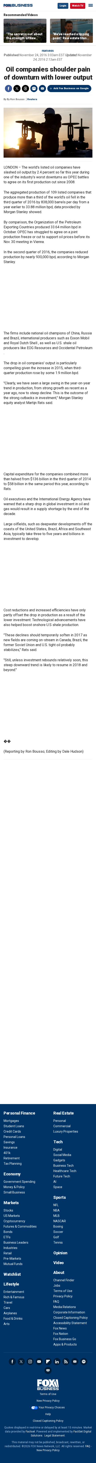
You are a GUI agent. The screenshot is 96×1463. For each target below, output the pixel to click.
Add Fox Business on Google (71, 88)
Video (58, 1262)
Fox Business (18, 5)
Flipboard (48, 1361)
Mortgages (11, 1121)
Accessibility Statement (70, 1323)
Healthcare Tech (64, 1171)
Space (57, 1187)
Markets (11, 1202)
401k (7, 1153)
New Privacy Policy (48, 1400)
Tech (58, 1141)
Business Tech (63, 1165)
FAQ (56, 1301)
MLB (56, 1216)
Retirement (12, 1158)
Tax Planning (13, 1163)
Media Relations (64, 1307)
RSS (65, 1361)
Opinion (60, 1253)
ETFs (7, 1237)
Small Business (14, 1192)
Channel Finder (63, 1280)
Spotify (83, 1361)
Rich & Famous (14, 1297)
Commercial (62, 1126)
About (58, 1272)
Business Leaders (16, 1242)
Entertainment (14, 1292)
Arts (7, 1324)
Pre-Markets (12, 1258)
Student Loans (14, 1126)
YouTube (39, 1361)
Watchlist (12, 1274)
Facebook (8, 88)
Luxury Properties (65, 1131)
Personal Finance (19, 1113)
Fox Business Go (64, 1339)
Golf (56, 1237)
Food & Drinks (13, 1318)
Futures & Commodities (20, 1226)
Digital (57, 1149)
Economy (12, 1174)
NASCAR (59, 1221)
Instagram (30, 1361)
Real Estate (63, 1113)
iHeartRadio (48, 1370)
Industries (10, 1248)
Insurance (10, 1147)
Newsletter (74, 1361)
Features (48, 50)
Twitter (17, 88)
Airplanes (10, 1313)
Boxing (58, 1226)
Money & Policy (14, 1187)
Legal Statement (54, 1435)
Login (63, 5)
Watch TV (77, 5)
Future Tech (61, 1176)
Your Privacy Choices (52, 1407)
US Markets (12, 1216)
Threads (25, 88)
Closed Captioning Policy (70, 1317)
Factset (30, 1431)
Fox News (60, 1328)
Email (42, 88)
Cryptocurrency (14, 1221)
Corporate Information (69, 1312)
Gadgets (59, 1160)
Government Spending (19, 1181)
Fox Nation (60, 1333)
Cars (7, 1308)
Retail (8, 1253)
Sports (59, 1197)
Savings (9, 1142)
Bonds (8, 1232)
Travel (8, 1302)
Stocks (8, 1210)
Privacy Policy (63, 1296)
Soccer (58, 1232)
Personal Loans (14, 1137)
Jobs (56, 1285)
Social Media (62, 1155)
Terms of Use (62, 1291)
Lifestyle (11, 1284)
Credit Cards (12, 1131)
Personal (59, 1121)
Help (48, 1414)
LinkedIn (57, 1361)
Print (34, 88)
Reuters (32, 99)
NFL (55, 1205)
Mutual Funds (13, 1264)
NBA (56, 1210)
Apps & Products (65, 1344)
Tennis (58, 1242)
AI (54, 1181)
